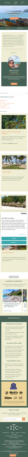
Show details (21, 234)
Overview (8, 28)
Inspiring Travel (6, 432)
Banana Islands (3, 100)
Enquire (14, 83)
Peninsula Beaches (4, 104)
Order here (12, 455)
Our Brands (14, 434)
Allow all (14, 238)
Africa (10, 8)
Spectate (23, 432)
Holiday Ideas (20, 28)
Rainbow (18, 432)
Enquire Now (14, 18)
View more (13, 52)
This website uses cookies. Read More (14, 436)
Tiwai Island (3, 106)
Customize (13, 242)
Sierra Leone (16, 8)
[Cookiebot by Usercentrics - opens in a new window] (21, 213)
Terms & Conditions (14, 437)
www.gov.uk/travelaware (14, 403)
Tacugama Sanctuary (5, 108)
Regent (12, 432)
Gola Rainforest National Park (7, 103)
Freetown (2, 101)
